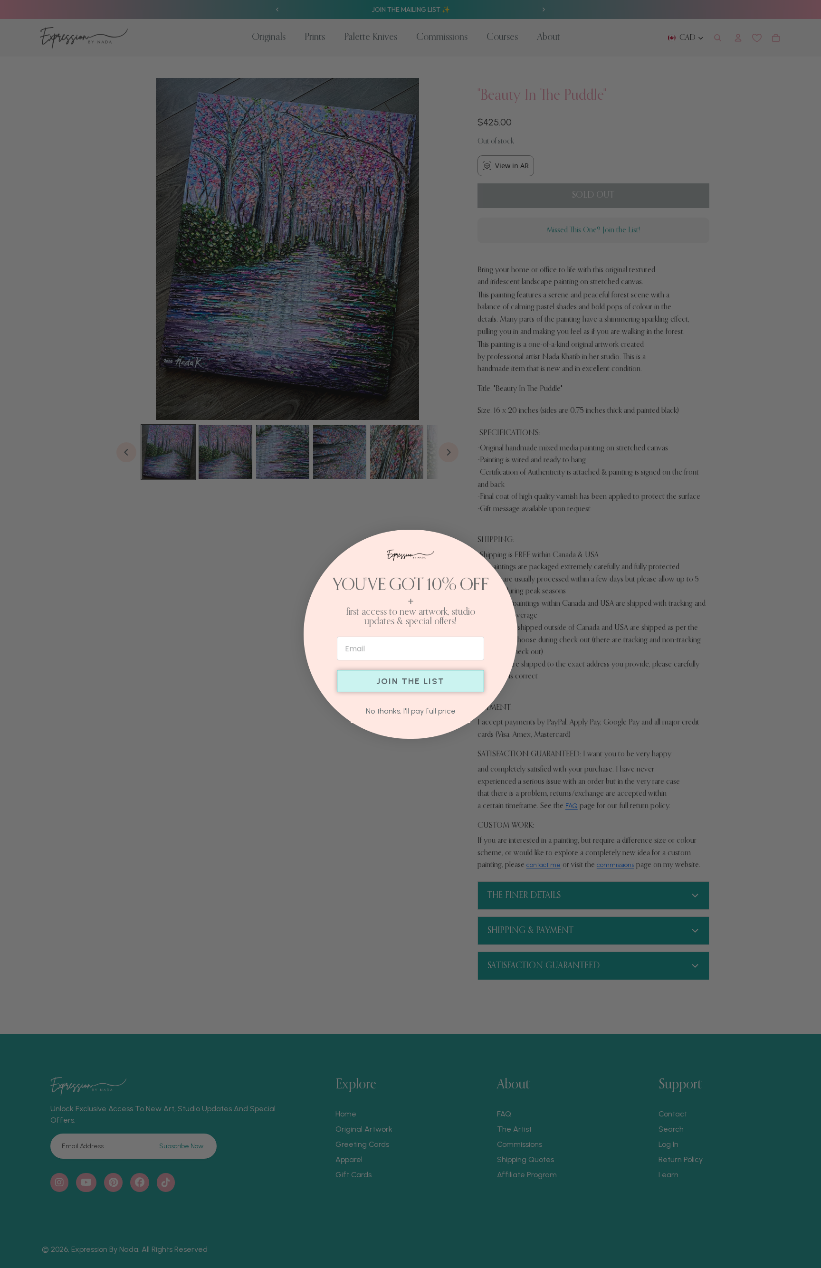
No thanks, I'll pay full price (411, 710)
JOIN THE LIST (410, 681)
